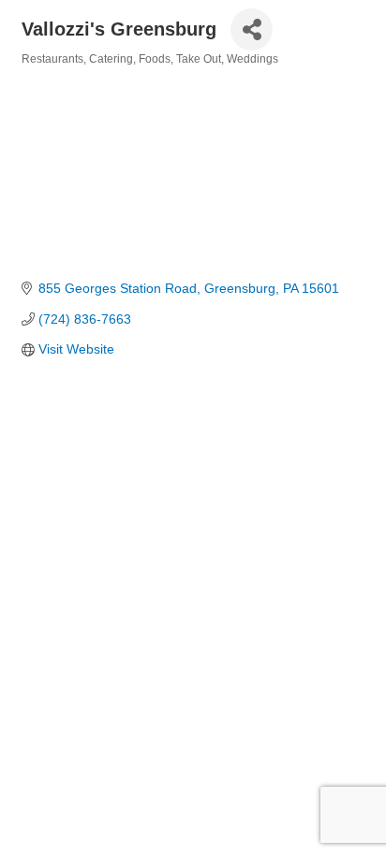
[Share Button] (251, 29)
